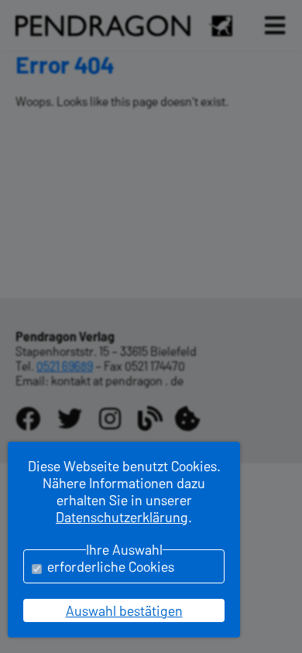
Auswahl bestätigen (124, 610)
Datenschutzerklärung (122, 516)
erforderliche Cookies (110, 566)
